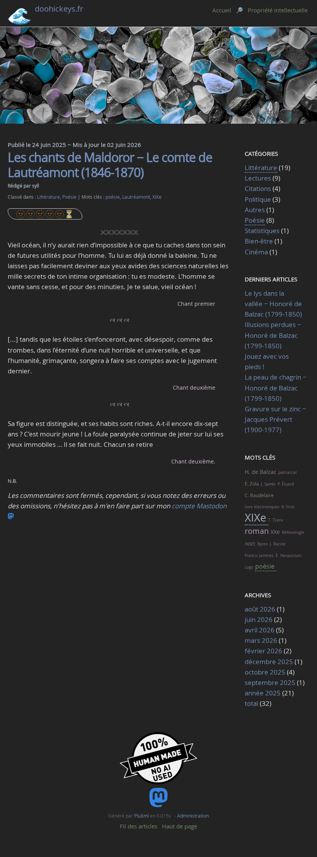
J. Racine (278, 544)
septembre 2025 (270, 682)
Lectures (258, 178)
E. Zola (252, 483)
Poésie (69, 197)
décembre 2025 (269, 661)
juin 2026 (259, 619)
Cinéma (256, 251)
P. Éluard (286, 484)
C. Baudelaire (259, 495)
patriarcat (287, 472)
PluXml (141, 816)
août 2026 (260, 609)
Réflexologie (293, 532)
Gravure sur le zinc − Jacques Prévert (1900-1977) (275, 419)
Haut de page (179, 826)
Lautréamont (136, 197)
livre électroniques (262, 506)
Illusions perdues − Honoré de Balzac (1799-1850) (273, 335)
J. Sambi (268, 484)
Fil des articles (138, 826)
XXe (275, 531)
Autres (255, 209)
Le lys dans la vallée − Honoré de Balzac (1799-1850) (273, 304)
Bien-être (259, 241)
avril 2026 (259, 629)
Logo (249, 567)
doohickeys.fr (59, 8)
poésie (113, 197)
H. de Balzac (260, 471)
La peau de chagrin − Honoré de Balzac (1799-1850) (276, 387)
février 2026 (263, 650)
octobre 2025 (265, 672)
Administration (193, 816)
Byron (262, 544)
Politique (258, 199)
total (252, 703)
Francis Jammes (259, 555)
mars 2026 (261, 640)
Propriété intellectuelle (278, 10)
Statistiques (262, 230)
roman (257, 531)
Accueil (221, 10)
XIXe (157, 197)
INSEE (250, 544)
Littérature (48, 197)
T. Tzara (275, 520)
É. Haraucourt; (289, 555)
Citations (259, 188)
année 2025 (263, 692)
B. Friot (288, 506)
